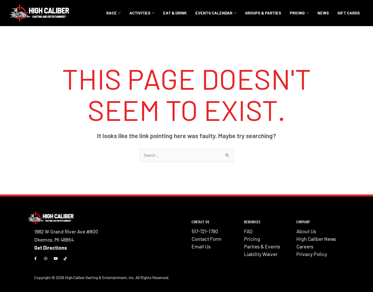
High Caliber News (316, 239)
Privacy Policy (311, 254)
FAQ (248, 231)
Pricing (297, 12)
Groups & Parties (263, 12)
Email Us (201, 246)
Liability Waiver (261, 254)
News (323, 12)
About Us (306, 231)
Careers (304, 246)
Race (111, 12)
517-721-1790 (205, 231)
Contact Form (207, 239)
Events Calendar (213, 12)
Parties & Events (262, 246)
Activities (139, 12)
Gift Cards (348, 12)
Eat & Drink (175, 12)
